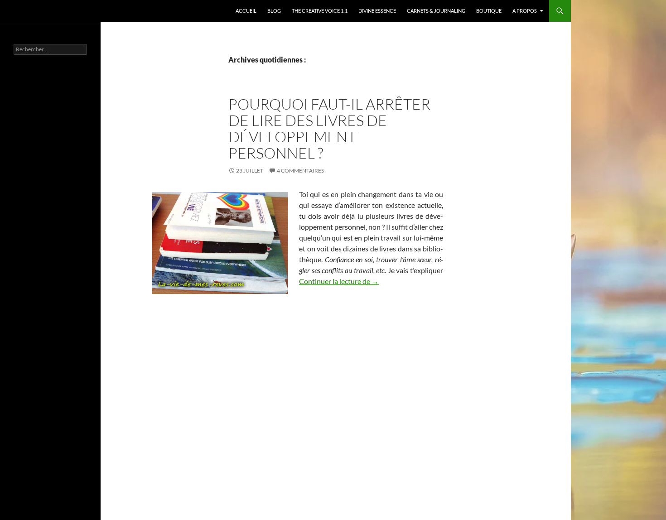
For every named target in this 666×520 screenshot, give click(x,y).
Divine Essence (377, 11)
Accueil (246, 11)
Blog (274, 11)
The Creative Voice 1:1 (319, 11)
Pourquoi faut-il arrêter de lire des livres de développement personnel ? (329, 128)
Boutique (489, 11)
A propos (524, 11)
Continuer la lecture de (339, 281)
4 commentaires (300, 170)
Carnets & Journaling (436, 11)
